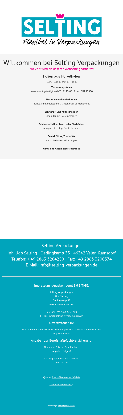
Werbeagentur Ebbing (66, 405)
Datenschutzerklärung (61, 384)
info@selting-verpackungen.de (68, 265)
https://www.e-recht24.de (66, 377)
